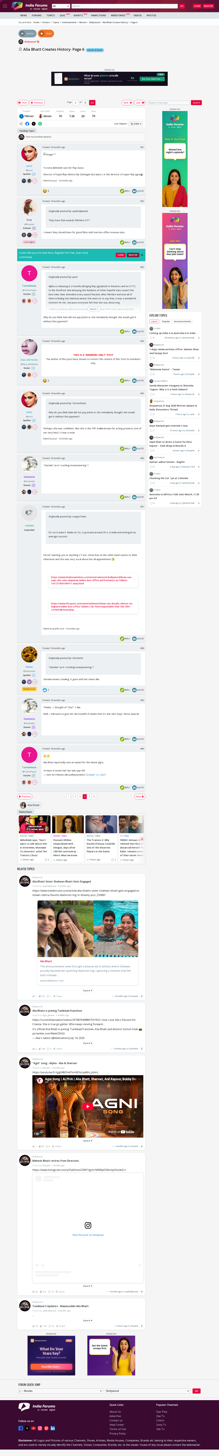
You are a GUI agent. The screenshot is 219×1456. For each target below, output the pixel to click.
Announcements (182, 321)
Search (196, 102)
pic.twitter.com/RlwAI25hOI (48, 1033)
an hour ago (178, 450)
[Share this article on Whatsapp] (40, 123)
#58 (142, 648)
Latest (154, 321)
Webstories (118, 15)
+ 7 (35, 181)
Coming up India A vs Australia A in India (172, 333)
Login (197, 6)
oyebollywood (131, 1291)
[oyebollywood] (21, 116)
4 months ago (121, 996)
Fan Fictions (159, 457)
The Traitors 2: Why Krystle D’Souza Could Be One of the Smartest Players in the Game (101, 845)
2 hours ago (177, 358)
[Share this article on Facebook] (27, 123)
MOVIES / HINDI (60, 836)
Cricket (157, 328)
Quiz (62, 15)
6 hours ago (122, 1326)
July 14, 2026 (76, 1038)
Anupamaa (159, 401)
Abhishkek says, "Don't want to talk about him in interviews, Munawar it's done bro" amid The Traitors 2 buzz (33, 847)
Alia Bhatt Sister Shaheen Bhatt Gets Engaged (61, 881)
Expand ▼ (88, 990)
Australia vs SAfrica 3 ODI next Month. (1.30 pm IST (174, 496)
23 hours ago (176, 430)
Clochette (133, 1048)
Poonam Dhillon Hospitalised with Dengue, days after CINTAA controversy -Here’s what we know (65, 847)
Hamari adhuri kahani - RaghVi (167, 462)
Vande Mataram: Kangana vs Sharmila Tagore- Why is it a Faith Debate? (171, 387)
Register (208, 6)
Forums (36, 15)
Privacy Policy (118, 1433)
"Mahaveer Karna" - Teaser (164, 369)
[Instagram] (40, 1428)
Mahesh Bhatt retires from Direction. (56, 1160)
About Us (115, 1411)
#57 (142, 506)
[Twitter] (27, 1428)
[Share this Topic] (21, 123)
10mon (29, 116)
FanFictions (98, 15)
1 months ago (119, 1048)
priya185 (191, 358)
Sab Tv (160, 1429)
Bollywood (31, 41)
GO (181, 6)
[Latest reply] (141, 996)
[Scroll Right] (142, 137)
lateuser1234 (188, 466)
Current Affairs (161, 381)
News (23, 15)
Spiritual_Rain (188, 338)
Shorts (78, 15)
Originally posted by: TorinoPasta (67, 403)
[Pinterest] (46, 1428)
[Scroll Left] (20, 137)
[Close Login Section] (142, 255)
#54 (142, 341)
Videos (138, 15)
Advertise (115, 1416)
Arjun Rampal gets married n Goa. (168, 425)
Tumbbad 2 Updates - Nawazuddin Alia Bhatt (60, 1306)
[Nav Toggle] (5, 6)
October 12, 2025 (96, 774)
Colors (160, 1420)
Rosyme (134, 996)
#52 (142, 201)
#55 (142, 393)
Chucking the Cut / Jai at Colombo (168, 478)
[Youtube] (33, 1428)
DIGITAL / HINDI (27, 836)
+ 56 (34, 235)
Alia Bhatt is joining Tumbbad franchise (57, 1010)
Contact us (116, 1420)
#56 (142, 458)
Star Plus (161, 1411)
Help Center (117, 1424)
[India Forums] (29, 6)
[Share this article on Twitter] (33, 123)
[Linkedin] (53, 1428)
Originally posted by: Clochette (66, 658)
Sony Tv (161, 1424)
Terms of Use (118, 1429)
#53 (142, 267)
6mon (47, 116)
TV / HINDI (124, 836)
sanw (192, 414)
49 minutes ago (171, 338)
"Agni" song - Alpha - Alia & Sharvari (54, 1063)
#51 (142, 147)
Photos (151, 15)
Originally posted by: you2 (63, 276)
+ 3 (35, 375)
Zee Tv (160, 1416)
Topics (50, 15)
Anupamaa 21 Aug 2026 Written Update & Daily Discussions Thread (173, 407)
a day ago (174, 466)
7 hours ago (178, 374)
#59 (142, 700)
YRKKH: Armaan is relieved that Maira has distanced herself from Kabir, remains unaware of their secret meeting (133, 847)
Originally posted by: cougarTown (67, 516)
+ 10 (34, 492)
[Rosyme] (41, 116)
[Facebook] (20, 1428)
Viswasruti (190, 394)
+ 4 (35, 301)
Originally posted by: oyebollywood (68, 211)
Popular (166, 321)
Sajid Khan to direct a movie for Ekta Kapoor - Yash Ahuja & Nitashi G (170, 444)
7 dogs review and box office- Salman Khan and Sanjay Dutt (174, 351)
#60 (142, 748)
